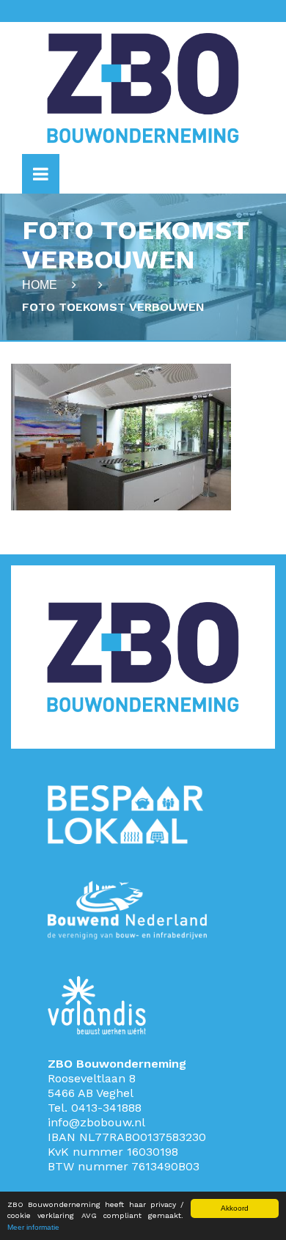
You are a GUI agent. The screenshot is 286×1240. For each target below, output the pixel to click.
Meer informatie (33, 1227)
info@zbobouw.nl (96, 1122)
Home (39, 285)
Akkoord (235, 1208)
